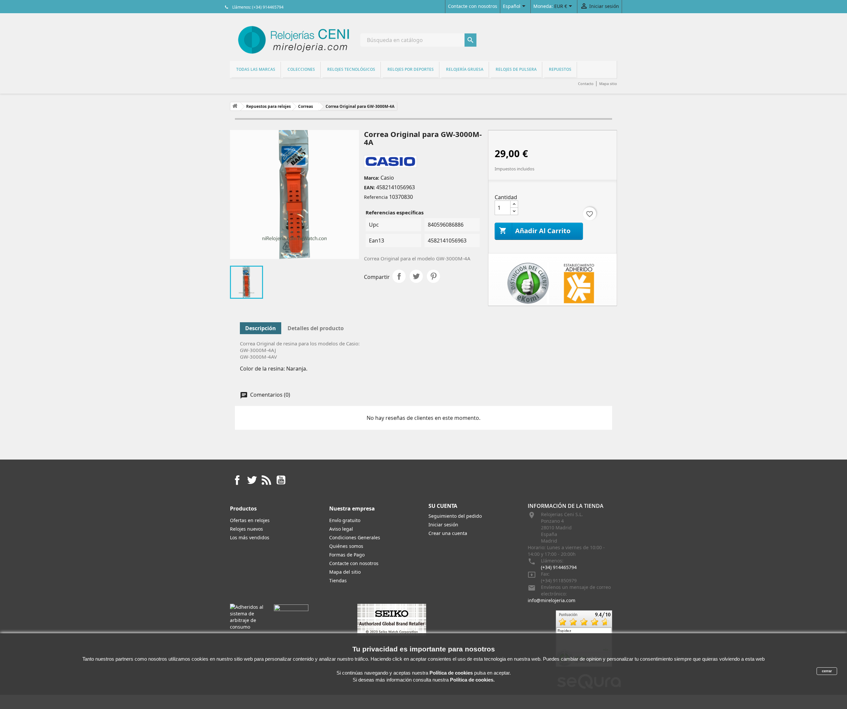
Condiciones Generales (354, 537)
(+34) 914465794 (559, 567)
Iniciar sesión (443, 524)
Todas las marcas (255, 69)
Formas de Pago (347, 555)
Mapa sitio (608, 83)
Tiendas (338, 580)
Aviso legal (341, 529)
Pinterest (433, 276)
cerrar (827, 671)
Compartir (399, 276)
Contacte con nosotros (472, 6)
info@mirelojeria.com (551, 600)
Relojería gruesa (464, 69)
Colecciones (301, 69)
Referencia (376, 197)
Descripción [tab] (260, 328)
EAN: (369, 187)
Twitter (251, 480)
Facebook (237, 480)
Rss (266, 480)
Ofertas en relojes (250, 520)
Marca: (371, 178)
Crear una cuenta (447, 533)
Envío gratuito (344, 520)
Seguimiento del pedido (455, 516)
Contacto (586, 83)
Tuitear (416, 276)
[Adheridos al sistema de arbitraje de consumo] (247, 616)
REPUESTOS (560, 69)
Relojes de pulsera (516, 69)
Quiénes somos (346, 546)
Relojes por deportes (410, 69)
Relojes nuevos (246, 529)
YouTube (281, 480)
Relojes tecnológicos (351, 69)
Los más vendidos (249, 537)
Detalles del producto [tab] (316, 328)
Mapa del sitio (345, 572)
